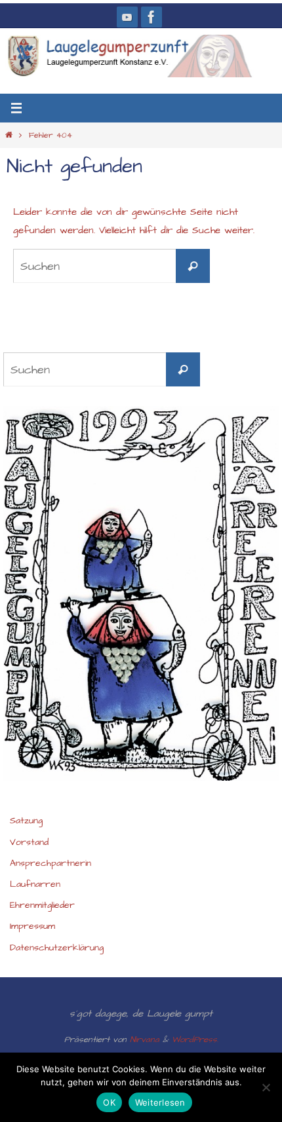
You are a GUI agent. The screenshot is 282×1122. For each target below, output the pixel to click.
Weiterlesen (160, 1102)
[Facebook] (151, 17)
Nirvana (144, 1039)
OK (109, 1102)
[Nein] (265, 1087)
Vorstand (29, 842)
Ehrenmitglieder (42, 905)
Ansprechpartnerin (50, 863)
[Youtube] (127, 17)
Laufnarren (35, 884)
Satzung (26, 820)
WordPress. (195, 1039)
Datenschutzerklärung (57, 947)
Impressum (32, 926)
